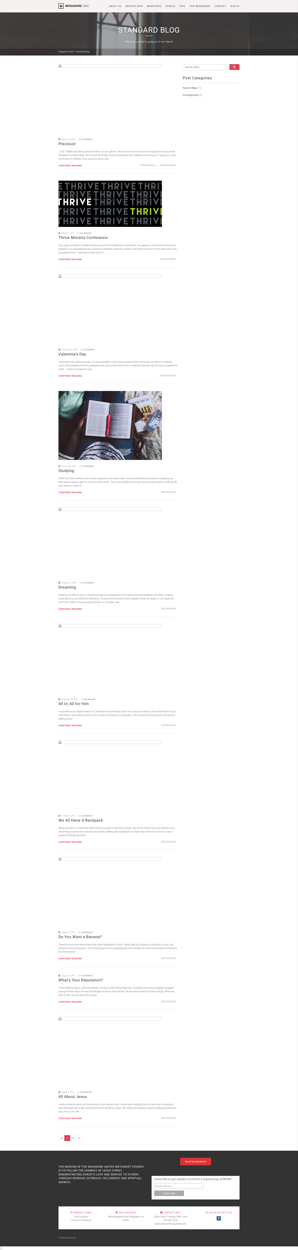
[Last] (79, 1138)
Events (170, 6)
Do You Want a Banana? (80, 937)
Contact (220, 6)
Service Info (134, 6)
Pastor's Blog (147, 165)
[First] (61, 1138)
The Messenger (200, 6)
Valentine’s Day (72, 354)
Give (182, 6)
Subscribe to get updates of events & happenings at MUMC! (193, 1179)
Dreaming (67, 587)
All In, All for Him (73, 704)
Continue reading (70, 165)
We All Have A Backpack (80, 820)
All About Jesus (72, 1097)
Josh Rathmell (86, 139)
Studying (66, 471)
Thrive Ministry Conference (83, 237)
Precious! (67, 144)
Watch (235, 6)
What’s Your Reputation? (81, 980)
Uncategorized (168, 165)
